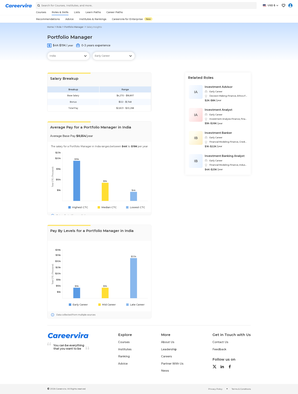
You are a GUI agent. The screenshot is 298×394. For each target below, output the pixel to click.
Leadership (169, 349)
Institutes (125, 349)
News (165, 370)
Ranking (124, 356)
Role (59, 27)
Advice (123, 363)
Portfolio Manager (74, 27)
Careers (166, 356)
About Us (167, 342)
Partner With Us (172, 363)
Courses (124, 342)
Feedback (219, 349)
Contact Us (220, 342)
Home (50, 27)
